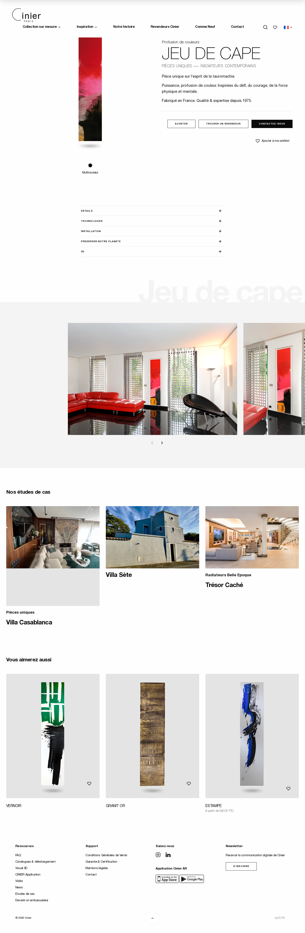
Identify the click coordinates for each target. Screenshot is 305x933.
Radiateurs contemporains (228, 66)
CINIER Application (27, 874)
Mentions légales (96, 868)
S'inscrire (241, 866)
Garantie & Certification (101, 861)
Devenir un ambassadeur (31, 900)
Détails (87, 211)
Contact (237, 27)
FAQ (18, 855)
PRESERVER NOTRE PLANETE (101, 242)
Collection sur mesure (40, 27)
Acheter (181, 124)
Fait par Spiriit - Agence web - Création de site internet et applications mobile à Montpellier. (280, 918)
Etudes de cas (25, 894)
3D (82, 252)
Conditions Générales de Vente (106, 855)
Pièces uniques (177, 66)
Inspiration (85, 27)
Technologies (92, 221)
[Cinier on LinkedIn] (168, 855)
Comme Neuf (205, 27)
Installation (91, 231)
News (19, 887)
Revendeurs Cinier (165, 27)
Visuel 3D (21, 868)
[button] (90, 165)
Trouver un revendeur (223, 124)
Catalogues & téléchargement (35, 861)
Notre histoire (124, 27)
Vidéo (19, 881)
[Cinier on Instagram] (158, 855)
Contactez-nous (272, 124)
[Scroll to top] (152, 918)
